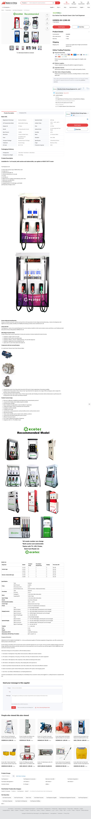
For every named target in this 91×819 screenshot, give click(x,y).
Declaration (60, 813)
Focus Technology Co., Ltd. (36, 813)
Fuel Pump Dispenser (83, 797)
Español (16, 810)
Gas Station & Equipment (17, 10)
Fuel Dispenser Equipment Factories (67, 797)
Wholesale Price (47, 808)
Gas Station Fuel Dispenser (21, 801)
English (12, 810)
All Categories (6, 7)
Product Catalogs (21, 776)
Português (22, 810)
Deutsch (43, 810)
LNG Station (70, 781)
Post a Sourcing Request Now (42, 707)
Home (2, 10)
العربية (53, 810)
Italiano (38, 810)
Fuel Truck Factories (18, 797)
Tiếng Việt (78, 810)
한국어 (57, 810)
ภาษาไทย (69, 810)
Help (65, 7)
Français (27, 810)
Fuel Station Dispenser (7, 801)
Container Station (5, 784)
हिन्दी (64, 810)
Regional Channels (62, 808)
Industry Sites (54, 808)
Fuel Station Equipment (73, 779)
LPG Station (26, 781)
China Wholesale (39, 808)
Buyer (58, 7)
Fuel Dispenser (26, 10)
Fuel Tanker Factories (38, 797)
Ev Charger (25, 784)
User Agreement (53, 813)
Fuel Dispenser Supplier (51, 797)
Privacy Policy (66, 813)
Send (14, 707)
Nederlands (48, 810)
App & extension (72, 7)
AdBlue (47, 784)
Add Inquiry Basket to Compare (26, 52)
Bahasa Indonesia (84, 810)
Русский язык (32, 810)
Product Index (70, 808)
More (2, 803)
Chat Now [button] (81, 27)
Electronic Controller (50, 779)
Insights (81, 808)
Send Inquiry (61, 27)
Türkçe (73, 810)
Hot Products (10, 808)
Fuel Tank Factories (7, 797)
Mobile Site (76, 808)
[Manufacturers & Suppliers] (9, 2)
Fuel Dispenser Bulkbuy (35, 801)
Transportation (8, 10)
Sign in (88, 3)
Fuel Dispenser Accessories (29, 779)
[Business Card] (87, 119)
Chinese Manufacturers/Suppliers (28, 808)
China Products (18, 808)
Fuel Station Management (7, 781)
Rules (88, 7)
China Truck (28, 797)
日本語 (61, 810)
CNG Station (48, 781)
